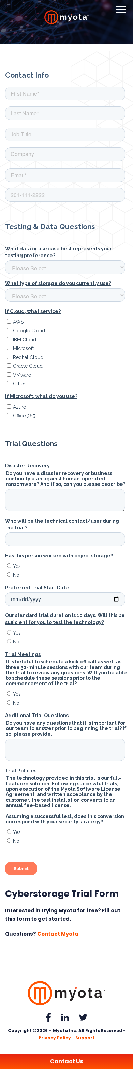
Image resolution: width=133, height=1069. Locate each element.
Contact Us (66, 1061)
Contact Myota (57, 933)
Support (84, 1038)
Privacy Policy (55, 1038)
